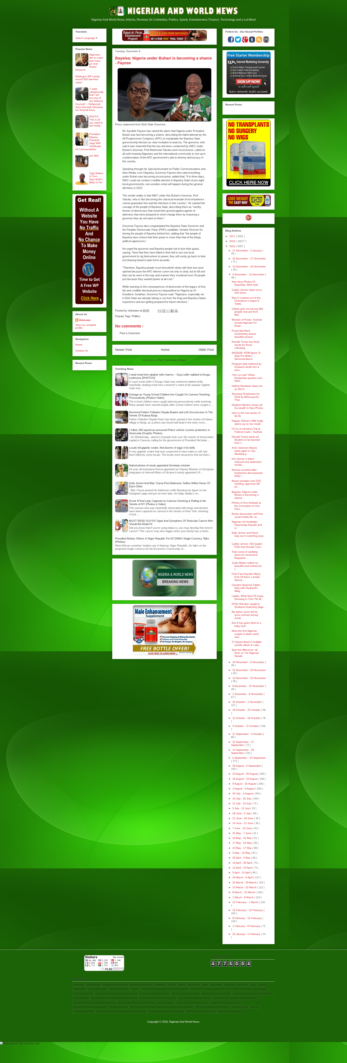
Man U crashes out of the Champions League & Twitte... (246, 300)
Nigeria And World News (141, 985)
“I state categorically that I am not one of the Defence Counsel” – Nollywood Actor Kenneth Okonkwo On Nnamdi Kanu (89, 99)
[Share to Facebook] (172, 311)
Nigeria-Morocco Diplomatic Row (193, 1002)
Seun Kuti (254, 1007)
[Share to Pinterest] (176, 311)
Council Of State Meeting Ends (154, 993)
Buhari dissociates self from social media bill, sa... (247, 515)
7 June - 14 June (242, 828)
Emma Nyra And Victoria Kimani (216, 993)
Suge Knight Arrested (84, 1011)
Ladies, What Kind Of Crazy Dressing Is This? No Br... (248, 597)
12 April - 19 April (242, 867)
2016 (232, 241)
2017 (232, 236)
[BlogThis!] (164, 311)
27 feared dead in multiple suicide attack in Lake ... (247, 643)
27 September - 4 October (247, 733)
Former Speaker (81, 998)
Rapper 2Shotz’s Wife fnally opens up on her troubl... (247, 422)
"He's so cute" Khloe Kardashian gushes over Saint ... (247, 377)
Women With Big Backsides (229, 1011)
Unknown (85, 320)
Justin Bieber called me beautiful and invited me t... (247, 565)
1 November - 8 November (248, 694)
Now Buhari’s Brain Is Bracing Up (227, 1002)
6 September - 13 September (249, 757)
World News (194, 985)
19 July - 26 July (242, 798)
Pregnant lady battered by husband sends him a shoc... (246, 366)
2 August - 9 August (243, 788)
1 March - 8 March (243, 897)
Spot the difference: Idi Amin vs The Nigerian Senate (245, 652)
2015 (232, 246)
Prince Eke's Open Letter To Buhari (212, 1007)
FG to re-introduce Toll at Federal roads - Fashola (247, 430)
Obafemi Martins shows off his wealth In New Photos (247, 406)
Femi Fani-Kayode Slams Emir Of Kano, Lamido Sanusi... (246, 576)
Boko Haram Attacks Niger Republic (250, 989)
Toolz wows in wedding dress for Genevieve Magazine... (245, 554)
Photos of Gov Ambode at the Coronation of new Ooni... (246, 505)
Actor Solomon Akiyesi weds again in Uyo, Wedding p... (244, 450)
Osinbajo (134, 989)
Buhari (204, 985)
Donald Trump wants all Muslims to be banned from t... (246, 439)
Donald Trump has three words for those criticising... (246, 344)
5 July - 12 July (241, 808)
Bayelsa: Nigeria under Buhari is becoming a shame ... (245, 494)
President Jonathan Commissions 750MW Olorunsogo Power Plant (161, 1007)
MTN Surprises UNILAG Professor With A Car (94, 1002)
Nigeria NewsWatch (165, 1002)
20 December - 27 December (249, 258)
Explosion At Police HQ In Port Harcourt (253, 993)
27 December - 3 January (247, 250)
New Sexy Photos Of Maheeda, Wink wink (245, 283)
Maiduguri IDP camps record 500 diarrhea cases (87, 79)
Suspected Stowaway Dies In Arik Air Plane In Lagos (121, 1011)
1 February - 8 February (246, 926)
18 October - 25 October (246, 709)
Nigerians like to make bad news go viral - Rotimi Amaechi (89, 62)
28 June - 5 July (241, 813)
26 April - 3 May (241, 857)
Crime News (229, 985)
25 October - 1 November (247, 701)
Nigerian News (93, 985)
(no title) (94, 155)
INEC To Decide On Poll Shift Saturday (157, 998)
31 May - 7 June (242, 833)
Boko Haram (242, 985)
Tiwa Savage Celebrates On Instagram (166, 1011)
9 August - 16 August (244, 783)
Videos (253, 985)
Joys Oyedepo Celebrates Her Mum (194, 998)
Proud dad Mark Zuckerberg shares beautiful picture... (244, 333)
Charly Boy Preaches (83, 993)
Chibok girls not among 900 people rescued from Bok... (247, 311)
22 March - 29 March (244, 882)
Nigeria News (79, 989)
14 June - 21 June (243, 823)
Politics (136, 316)
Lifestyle (171, 985)
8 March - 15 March (244, 892)
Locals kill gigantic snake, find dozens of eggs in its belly (162, 447)
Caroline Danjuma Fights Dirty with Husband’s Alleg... (246, 587)
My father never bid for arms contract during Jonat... (245, 614)
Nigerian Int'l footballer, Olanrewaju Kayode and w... (247, 524)
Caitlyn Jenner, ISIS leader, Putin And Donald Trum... (247, 545)
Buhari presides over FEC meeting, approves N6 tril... (246, 483)
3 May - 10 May (241, 852)
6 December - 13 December (248, 274)
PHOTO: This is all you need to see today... (96, 121)
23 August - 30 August (245, 773)
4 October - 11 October (246, 726)
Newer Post (123, 349)
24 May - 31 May (242, 838)
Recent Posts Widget (266, 110)
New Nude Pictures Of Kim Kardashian (136, 1002)
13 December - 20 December (249, 266)
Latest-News (79, 985)
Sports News (216, 985)
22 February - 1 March (245, 902)
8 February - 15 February (247, 918)
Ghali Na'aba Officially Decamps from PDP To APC (114, 998)
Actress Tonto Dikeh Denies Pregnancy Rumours (165, 989)
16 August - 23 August (245, 778)
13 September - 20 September (242, 751)
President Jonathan (118, 1007)
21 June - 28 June (243, 818)
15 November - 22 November (249, 678)
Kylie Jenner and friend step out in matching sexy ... (248, 535)
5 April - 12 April (241, 872)
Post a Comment (130, 333)
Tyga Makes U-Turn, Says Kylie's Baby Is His (96, 178)
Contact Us (81, 350)
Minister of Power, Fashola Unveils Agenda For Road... (247, 322)
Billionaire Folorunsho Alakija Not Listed (210, 989)
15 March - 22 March (244, 887)
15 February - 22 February (248, 910)
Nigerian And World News (114, 985)
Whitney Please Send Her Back (200, 1011)
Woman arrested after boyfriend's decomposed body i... (247, 472)
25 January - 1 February (246, 934)
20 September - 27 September (242, 743)
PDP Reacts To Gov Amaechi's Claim (89, 1007)
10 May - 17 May (242, 847)
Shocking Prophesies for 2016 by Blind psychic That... (246, 396)
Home (165, 349)
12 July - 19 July (242, 803)
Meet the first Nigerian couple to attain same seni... (245, 633)
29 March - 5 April (242, 877)
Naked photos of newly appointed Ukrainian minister (159, 465)
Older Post (206, 349)
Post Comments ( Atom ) (172, 360)
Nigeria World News (119, 989)
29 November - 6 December (248, 662)
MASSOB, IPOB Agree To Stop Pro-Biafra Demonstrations (246, 355)
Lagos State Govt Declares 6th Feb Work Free (235, 998)
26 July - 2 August (243, 793)
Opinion (261, 985)
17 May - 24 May (242, 842)
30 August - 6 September (247, 765)
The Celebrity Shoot (97, 989)
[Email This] (159, 311)
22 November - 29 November (249, 670)
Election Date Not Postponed (185, 993)
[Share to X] (168, 311)
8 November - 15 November (248, 686)
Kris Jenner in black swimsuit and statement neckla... (246, 461)
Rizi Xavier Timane (239, 1007)
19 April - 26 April (242, 862)
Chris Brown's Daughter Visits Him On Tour (116, 993)
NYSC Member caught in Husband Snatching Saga (248, 605)
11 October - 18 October (246, 718)
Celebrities (160, 985)
